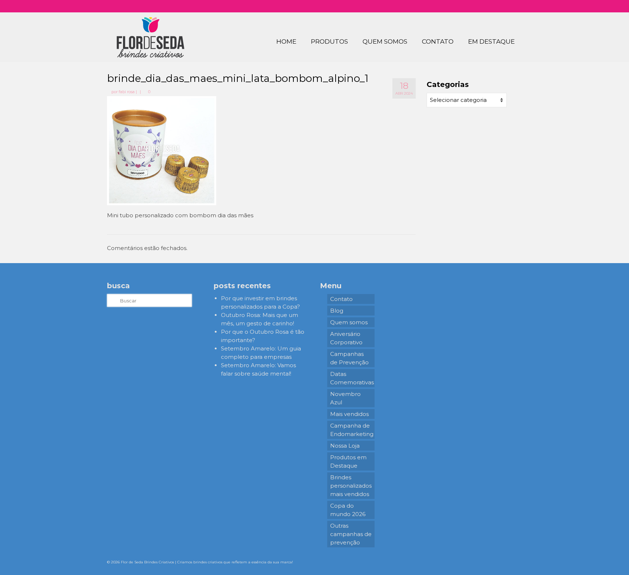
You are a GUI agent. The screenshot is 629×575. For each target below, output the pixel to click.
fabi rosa (127, 91)
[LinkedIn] (509, 6)
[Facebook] (488, 6)
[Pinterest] (499, 6)
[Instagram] (477, 6)
